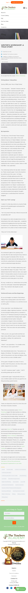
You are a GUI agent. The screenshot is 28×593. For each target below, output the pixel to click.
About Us (3, 12)
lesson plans (16, 481)
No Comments (5, 61)
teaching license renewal (18, 491)
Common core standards (20, 469)
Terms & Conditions (14, 573)
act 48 (3, 469)
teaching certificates (6, 491)
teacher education (20, 484)
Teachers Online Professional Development (11, 487)
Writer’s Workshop (20, 75)
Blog (2, 24)
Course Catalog (5, 15)
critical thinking (23, 475)
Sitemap (14, 542)
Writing (13, 494)
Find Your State (4, 21)
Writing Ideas (5, 497)
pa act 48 (23, 481)
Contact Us (3, 27)
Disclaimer (14, 576)
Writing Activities (21, 494)
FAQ (2, 18)
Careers (14, 570)
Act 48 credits (10, 469)
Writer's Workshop (6, 494)
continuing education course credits (9, 475)
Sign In (7, 2)
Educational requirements (14, 478)
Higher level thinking (6, 481)
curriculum (4, 478)
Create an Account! (17, 2)
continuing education (6, 472)
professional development (7, 484)
